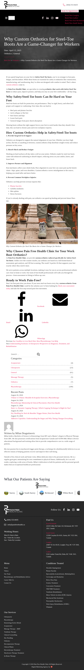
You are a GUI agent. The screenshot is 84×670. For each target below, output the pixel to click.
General (16, 53)
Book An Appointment (70, 11)
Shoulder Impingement (53, 568)
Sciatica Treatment (52, 583)
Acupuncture (15, 363)
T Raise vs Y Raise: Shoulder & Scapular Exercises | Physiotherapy (35, 398)
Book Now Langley (72, 15)
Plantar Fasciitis (51, 571)
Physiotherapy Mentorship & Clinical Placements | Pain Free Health (35, 403)
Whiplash (49, 607)
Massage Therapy (17, 377)
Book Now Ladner (71, 18)
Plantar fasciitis (16, 186)
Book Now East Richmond (74, 21)
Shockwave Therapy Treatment (14, 653)
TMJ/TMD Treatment (53, 589)
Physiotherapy (16, 387)
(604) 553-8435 (72, 5)
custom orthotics (12, 85)
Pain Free (7, 60)
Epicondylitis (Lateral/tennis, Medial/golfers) (60, 574)
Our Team (7, 574)
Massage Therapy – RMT (12, 629)
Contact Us (7, 583)
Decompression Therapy (12, 644)
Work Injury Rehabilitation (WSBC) (57, 604)
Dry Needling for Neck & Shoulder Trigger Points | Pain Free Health (35, 413)
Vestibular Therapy (10, 632)
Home (6, 568)
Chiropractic (15, 368)
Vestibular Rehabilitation (54, 592)
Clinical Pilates (9, 647)
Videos (6, 571)
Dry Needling (8, 638)
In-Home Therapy (10, 656)
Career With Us (9, 580)
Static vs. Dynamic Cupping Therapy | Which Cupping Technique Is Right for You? (41, 408)
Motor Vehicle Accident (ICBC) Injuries (59, 595)
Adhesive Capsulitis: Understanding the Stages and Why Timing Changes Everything (42, 418)
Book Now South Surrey (73, 23)
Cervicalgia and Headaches (55, 577)
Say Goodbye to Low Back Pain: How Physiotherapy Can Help (35, 341)
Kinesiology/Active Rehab (12, 623)
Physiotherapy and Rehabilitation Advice (17, 577)
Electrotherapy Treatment (12, 650)
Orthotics (8, 53)
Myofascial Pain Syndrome (54, 598)
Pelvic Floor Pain (51, 580)
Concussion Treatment (53, 586)
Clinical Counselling (10, 635)
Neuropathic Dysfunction (54, 601)
